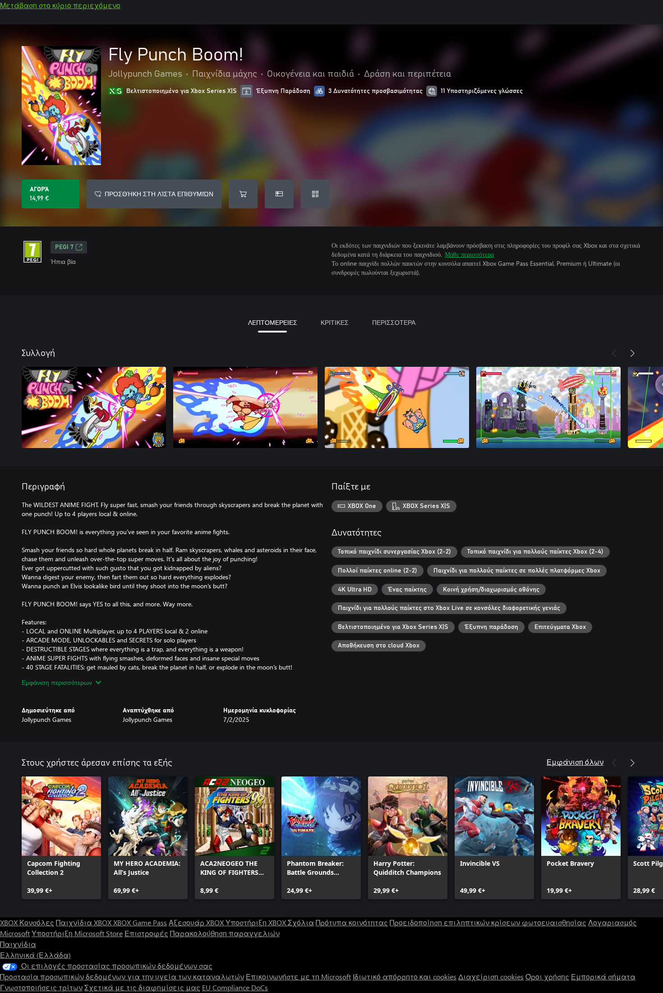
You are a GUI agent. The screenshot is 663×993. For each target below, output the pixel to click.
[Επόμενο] (632, 353)
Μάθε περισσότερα (469, 254)
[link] (61, 837)
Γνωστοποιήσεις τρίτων (41, 987)
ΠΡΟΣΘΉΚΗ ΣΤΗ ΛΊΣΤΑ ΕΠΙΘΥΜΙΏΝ (159, 193)
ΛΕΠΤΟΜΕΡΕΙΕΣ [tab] (272, 322)
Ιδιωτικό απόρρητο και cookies (404, 976)
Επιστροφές (146, 933)
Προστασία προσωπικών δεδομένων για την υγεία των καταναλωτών (122, 976)
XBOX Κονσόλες (27, 922)
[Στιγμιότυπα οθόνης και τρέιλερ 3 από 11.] (397, 407)
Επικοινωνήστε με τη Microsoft (298, 976)
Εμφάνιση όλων (575, 762)
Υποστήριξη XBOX (257, 922)
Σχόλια (301, 922)
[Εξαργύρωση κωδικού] (315, 194)
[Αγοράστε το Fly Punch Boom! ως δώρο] (279, 194)
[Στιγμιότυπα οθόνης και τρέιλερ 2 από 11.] (245, 407)
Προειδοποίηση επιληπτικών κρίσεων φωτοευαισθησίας (488, 922)
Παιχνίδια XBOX (84, 922)
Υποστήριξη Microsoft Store (77, 933)
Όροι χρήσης (547, 976)
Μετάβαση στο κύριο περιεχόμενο (60, 5)
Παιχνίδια (18, 944)
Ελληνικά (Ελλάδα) (35, 955)
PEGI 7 (64, 247)
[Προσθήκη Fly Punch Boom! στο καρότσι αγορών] (243, 194)
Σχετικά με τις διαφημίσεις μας (142, 987)
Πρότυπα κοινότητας (352, 922)
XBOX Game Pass (140, 922)
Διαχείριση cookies (491, 976)
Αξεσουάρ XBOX (197, 922)
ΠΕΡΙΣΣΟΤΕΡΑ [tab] (393, 322)
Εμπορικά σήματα (603, 976)
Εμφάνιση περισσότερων (57, 682)
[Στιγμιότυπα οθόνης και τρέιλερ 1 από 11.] (94, 407)
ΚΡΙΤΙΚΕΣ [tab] (335, 322)
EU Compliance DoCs (235, 987)
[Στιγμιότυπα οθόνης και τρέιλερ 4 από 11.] (548, 407)
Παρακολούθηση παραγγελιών (225, 933)
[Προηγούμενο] (614, 353)
